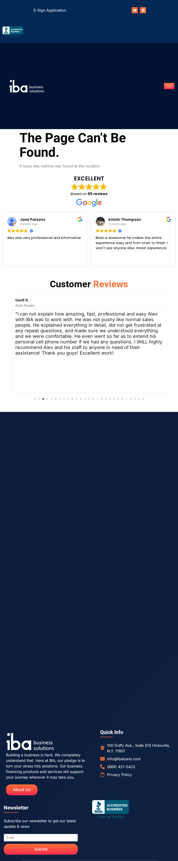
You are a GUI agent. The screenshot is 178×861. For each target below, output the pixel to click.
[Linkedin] (143, 10)
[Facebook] (135, 10)
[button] (10, 343)
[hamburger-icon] (169, 86)
